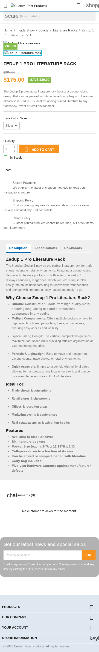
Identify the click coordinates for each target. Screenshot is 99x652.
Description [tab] (18, 248)
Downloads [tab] (73, 248)
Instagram (53, 584)
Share (17, 169)
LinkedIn (64, 584)
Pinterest (38, 169)
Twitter (42, 584)
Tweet (27, 169)
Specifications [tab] (46, 248)
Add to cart (39, 149)
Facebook (31, 584)
